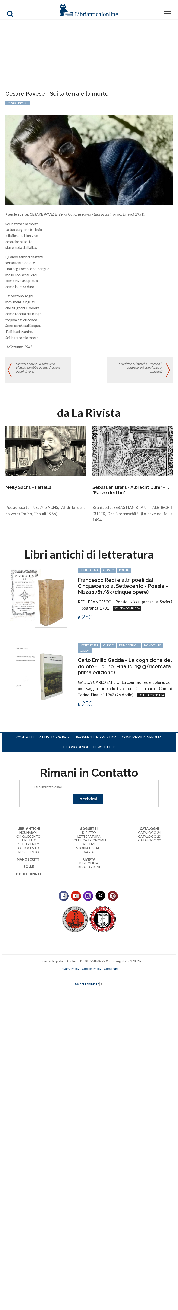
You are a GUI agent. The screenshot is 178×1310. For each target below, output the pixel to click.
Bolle (28, 867)
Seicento (28, 840)
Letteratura (89, 836)
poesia (124, 570)
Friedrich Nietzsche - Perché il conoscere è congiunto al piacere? (140, 368)
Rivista (89, 859)
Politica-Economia (89, 840)
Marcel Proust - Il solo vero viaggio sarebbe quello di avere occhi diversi (38, 368)
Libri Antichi (28, 829)
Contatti (25, 737)
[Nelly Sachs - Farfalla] (45, 451)
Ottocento (28, 848)
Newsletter (104, 747)
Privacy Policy (69, 969)
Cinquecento (28, 836)
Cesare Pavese (18, 103)
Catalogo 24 (149, 832)
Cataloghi (149, 829)
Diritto (89, 832)
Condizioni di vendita (142, 737)
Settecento (28, 844)
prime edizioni (129, 645)
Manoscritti (28, 859)
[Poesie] (25, 594)
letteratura (89, 570)
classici (108, 570)
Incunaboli (28, 832)
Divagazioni (89, 867)
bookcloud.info (97, 976)
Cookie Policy (91, 969)
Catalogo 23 (149, 836)
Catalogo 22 (149, 840)
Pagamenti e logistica (96, 737)
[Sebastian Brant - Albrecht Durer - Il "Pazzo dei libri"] (132, 451)
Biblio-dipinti (28, 874)
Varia (89, 852)
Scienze (89, 844)
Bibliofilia (88, 863)
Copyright (111, 969)
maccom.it (75, 976)
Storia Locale (89, 848)
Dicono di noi (75, 747)
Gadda (84, 650)
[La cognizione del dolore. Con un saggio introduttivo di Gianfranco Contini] (25, 668)
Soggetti (89, 829)
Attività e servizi (55, 737)
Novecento (152, 645)
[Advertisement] (89, 55)
